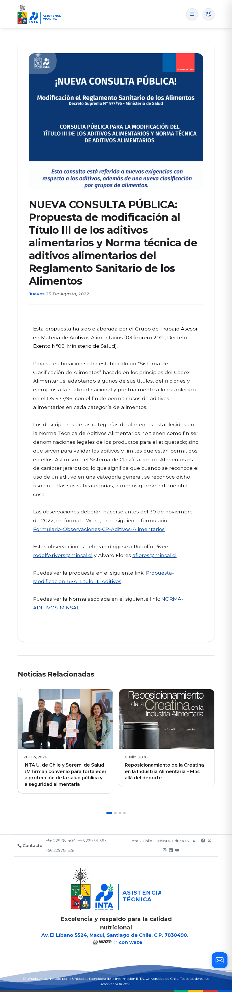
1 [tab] (109, 813)
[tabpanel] (65, 741)
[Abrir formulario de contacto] (219, 960)
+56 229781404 (61, 840)
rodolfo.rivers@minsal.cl (63, 555)
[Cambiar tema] (208, 14)
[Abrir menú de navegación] (192, 14)
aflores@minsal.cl (154, 555)
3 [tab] (120, 813)
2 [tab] (115, 813)
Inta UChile (141, 841)
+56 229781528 (60, 850)
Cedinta (162, 841)
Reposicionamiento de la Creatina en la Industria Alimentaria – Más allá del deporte (164, 771)
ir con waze (127, 942)
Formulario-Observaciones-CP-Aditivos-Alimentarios (99, 529)
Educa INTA (183, 841)
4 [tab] (124, 813)
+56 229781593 (92, 840)
